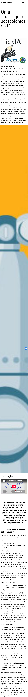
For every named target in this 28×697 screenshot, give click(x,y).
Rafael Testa (6, 2)
